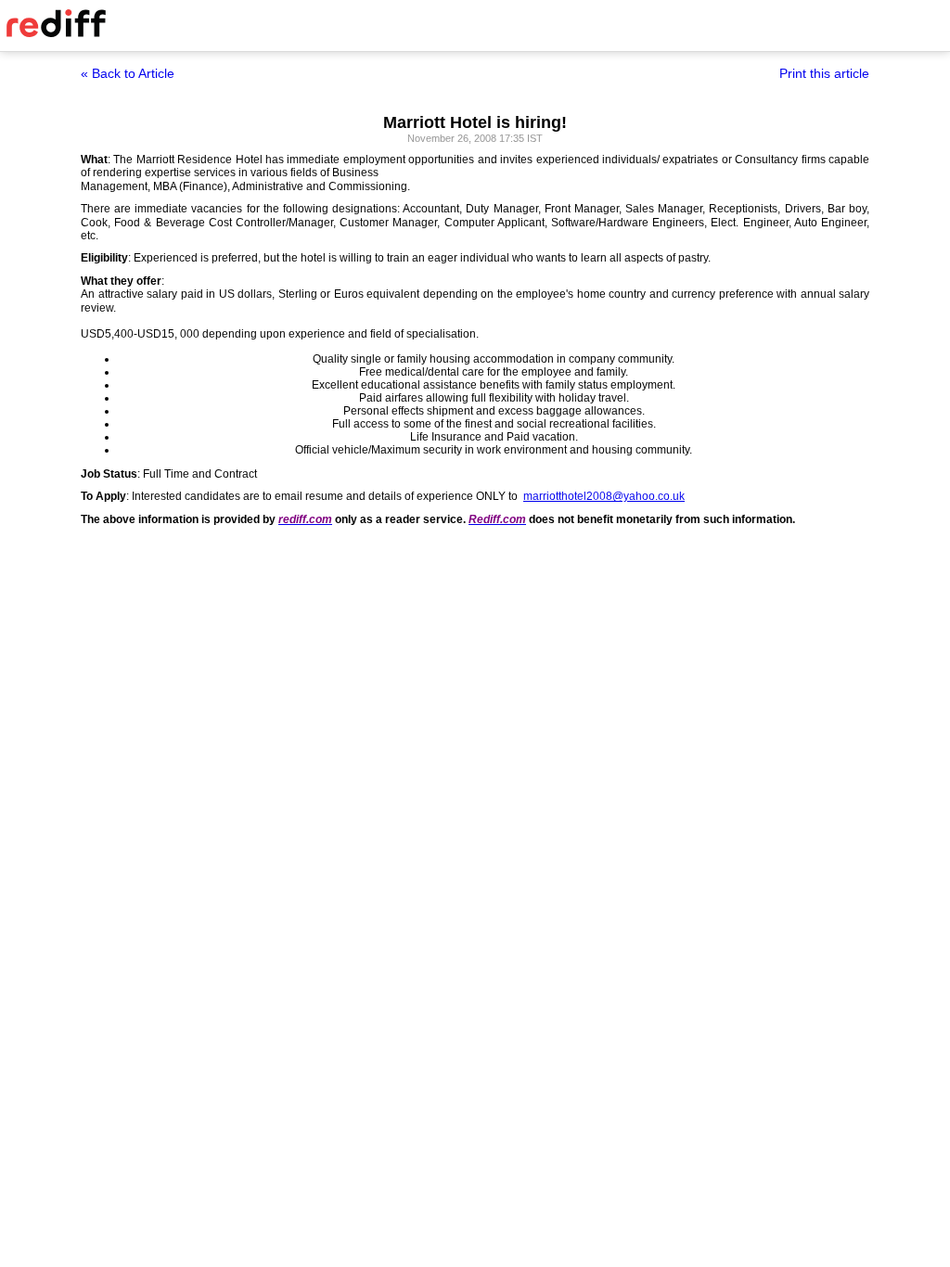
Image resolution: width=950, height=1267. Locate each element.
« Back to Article (127, 73)
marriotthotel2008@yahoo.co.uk (604, 496)
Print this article (824, 73)
